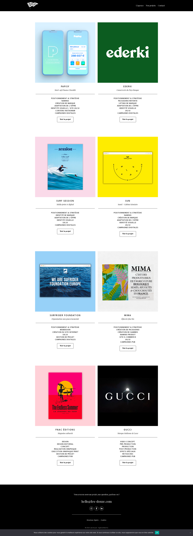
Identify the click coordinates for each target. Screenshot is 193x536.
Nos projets (151, 5)
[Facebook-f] (96, 508)
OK (157, 532)
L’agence (140, 5)
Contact (161, 5)
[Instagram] (91, 508)
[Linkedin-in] (102, 508)
